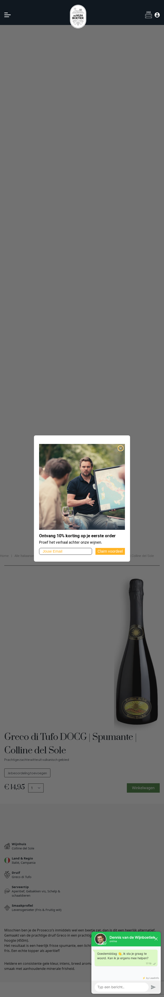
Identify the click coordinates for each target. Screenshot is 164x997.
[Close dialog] (120, 448)
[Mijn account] (157, 15)
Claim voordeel (110, 551)
